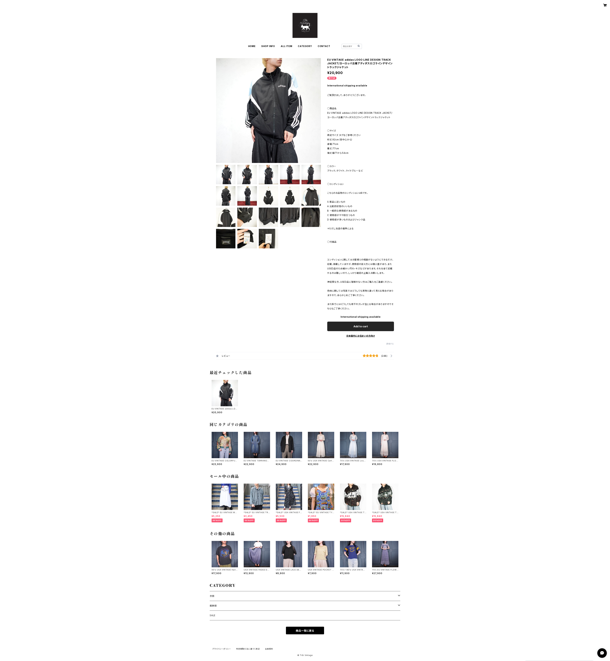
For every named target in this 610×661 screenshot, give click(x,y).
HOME (252, 46)
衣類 (212, 596)
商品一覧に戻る (305, 630)
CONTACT (324, 46)
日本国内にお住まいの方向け (360, 335)
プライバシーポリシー (221, 649)
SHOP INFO (268, 46)
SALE (212, 615)
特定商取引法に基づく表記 (248, 649)
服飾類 (213, 605)
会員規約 (269, 649)
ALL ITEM (286, 46)
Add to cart (360, 326)
